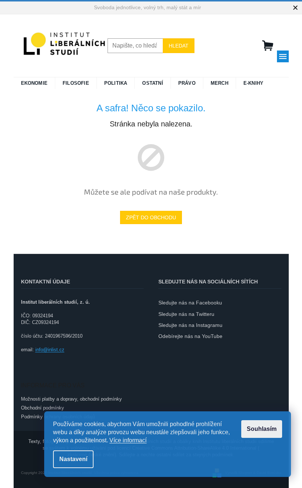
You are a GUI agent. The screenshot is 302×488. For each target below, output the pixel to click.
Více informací (128, 440)
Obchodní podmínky (42, 408)
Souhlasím (262, 429)
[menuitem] (34, 83)
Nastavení (73, 459)
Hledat (179, 46)
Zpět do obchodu (151, 217)
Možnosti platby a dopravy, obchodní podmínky (71, 399)
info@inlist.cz (49, 349)
